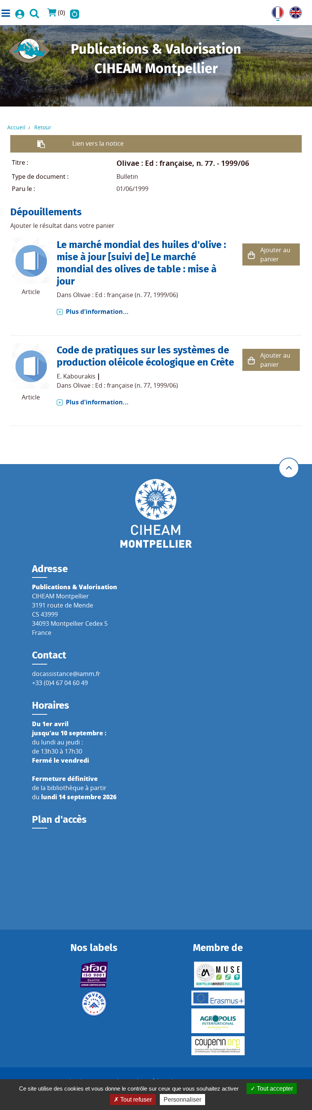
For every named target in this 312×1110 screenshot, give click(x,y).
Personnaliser (182, 1099)
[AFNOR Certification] (94, 975)
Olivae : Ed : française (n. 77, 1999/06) (125, 295)
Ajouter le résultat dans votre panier (62, 225)
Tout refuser (135, 1099)
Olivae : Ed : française (154, 163)
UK (294, 11)
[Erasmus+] (218, 998)
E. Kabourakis (76, 376)
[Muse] (218, 975)
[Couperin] (218, 1045)
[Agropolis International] (218, 1020)
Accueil (16, 127)
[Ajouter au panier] (251, 254)
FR (275, 11)
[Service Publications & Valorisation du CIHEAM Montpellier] (29, 48)
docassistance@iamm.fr (66, 673)
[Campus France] (94, 1003)
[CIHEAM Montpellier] (156, 513)
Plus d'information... (97, 311)
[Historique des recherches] (74, 12)
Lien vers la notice (98, 143)
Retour (42, 127)
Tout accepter (274, 1088)
